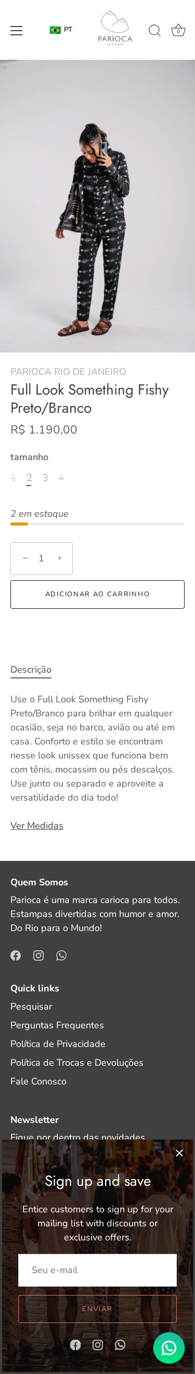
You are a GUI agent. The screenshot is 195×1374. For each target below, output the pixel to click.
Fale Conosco (38, 1081)
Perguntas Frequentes (57, 1025)
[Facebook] (75, 1344)
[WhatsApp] (120, 1344)
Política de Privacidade (58, 1044)
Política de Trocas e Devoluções (77, 1062)
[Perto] (179, 1153)
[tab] (36, 670)
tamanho (29, 457)
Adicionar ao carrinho (97, 594)
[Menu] (16, 30)
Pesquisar (31, 1006)
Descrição (30, 669)
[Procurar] (155, 32)
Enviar (97, 1309)
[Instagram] (98, 1344)
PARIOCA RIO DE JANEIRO (68, 371)
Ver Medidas (36, 825)
